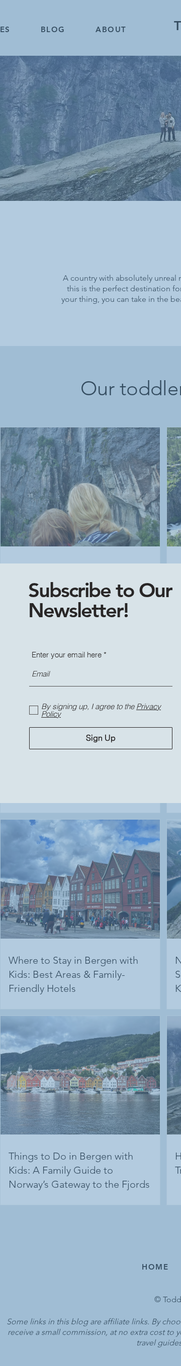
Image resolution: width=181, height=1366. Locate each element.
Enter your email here (67, 654)
